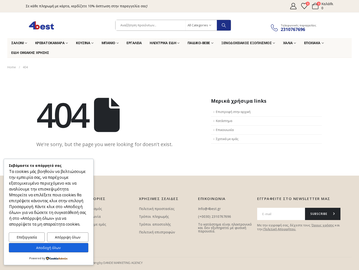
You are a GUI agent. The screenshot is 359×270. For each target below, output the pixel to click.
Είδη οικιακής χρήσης (30, 52)
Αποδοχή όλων (48, 247)
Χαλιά (288, 42)
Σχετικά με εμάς (227, 139)
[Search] (224, 25)
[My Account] (293, 6)
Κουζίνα (83, 42)
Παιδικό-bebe (199, 42)
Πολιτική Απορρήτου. (279, 229)
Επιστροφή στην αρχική (233, 112)
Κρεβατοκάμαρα (50, 42)
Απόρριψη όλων (68, 237)
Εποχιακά (312, 42)
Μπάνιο (108, 42)
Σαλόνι (17, 42)
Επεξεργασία (27, 237)
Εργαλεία (134, 42)
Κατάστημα (224, 121)
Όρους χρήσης (322, 225)
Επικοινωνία (225, 130)
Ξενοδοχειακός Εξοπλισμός (246, 42)
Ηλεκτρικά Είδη (163, 42)
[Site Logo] (41, 25)
